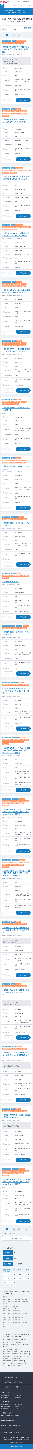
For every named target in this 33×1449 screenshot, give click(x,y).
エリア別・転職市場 (19, 1404)
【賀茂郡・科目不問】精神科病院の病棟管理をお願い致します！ (15, 177)
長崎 (16, 1322)
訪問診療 (23, 1339)
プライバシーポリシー (13, 1437)
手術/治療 (5, 1344)
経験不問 (15, 1356)
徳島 (12, 1320)
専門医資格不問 (7, 1361)
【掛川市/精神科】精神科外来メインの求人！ (16, 408)
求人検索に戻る (18, 1238)
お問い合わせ (19, 1439)
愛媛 (16, 1320)
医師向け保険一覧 (19, 1395)
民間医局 (5, 2)
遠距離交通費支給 (16, 1354)
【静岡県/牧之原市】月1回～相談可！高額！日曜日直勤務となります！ (15, 930)
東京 (9, 1301)
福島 (26, 1299)
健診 (5, 1274)
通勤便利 (5, 1363)
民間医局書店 (18, 1397)
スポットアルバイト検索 (11, 1387)
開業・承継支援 (4, 1397)
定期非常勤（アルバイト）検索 (13, 1382)
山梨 (10, 1306)
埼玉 (16, 1301)
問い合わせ (20, 1)
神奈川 (20, 1301)
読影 (19, 1344)
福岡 (9, 1322)
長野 (14, 1306)
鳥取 (16, 1317)
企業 (4, 1365)
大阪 (9, 1313)
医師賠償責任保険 (5, 1395)
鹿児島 (5, 1324)
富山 (9, 1308)
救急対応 (16, 1339)
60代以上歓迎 (6, 1356)
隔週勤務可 (23, 1356)
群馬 (4, 1304)
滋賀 (19, 1313)
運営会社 (5, 1437)
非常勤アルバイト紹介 (19, 1415)
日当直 (19, 1365)
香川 (9, 1320)
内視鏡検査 (18, 1342)
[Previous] (2, 11)
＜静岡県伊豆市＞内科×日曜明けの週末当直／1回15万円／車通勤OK (15, 49)
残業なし (26, 1354)
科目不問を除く (7, 1351)
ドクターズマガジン (19, 1406)
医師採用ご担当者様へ (27, 1)
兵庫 (16, 1313)
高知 (19, 1320)
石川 (12, 1308)
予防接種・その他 (7, 1349)
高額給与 (16, 1351)
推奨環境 (27, 1437)
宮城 (16, 1299)
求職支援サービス (6, 1413)
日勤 (9, 1365)
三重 (19, 1311)
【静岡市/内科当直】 (10, 581)
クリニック (7, 1278)
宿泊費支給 (6, 1354)
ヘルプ (16, 1)
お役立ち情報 (5, 1401)
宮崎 (26, 1322)
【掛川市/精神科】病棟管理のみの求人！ (16, 467)
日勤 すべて (21, 1278)
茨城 (24, 1301)
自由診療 (25, 1344)
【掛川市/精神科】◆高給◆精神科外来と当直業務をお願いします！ (16, 291)
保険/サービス (5, 1392)
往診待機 (13, 1344)
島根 (19, 1317)
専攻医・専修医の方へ (19, 1418)
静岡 (16, 1311)
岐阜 (12, 1311)
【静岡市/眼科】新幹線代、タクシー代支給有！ (16, 523)
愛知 (9, 1311)
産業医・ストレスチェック (10, 1347)
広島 (9, 1317)
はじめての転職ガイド (6, 1404)
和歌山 (26, 1313)
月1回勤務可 (6, 1358)
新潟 (17, 1306)
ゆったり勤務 (24, 1351)
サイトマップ (26, 1439)
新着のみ (17, 1349)
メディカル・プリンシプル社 (9, 1432)
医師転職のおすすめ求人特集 (7, 1420)
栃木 (27, 1301)
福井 (16, 1308)
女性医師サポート (5, 1418)
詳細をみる (23, 100)
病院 (19, 1274)
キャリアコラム (18, 1409)
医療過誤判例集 (4, 1409)
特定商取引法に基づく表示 (9, 1439)
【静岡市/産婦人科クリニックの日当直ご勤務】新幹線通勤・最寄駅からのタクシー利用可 (16, 811)
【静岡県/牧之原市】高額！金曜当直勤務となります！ (16, 1116)
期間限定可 (15, 1358)
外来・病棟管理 (7, 1339)
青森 (9, 1299)
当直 (5, 1282)
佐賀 (12, 1322)
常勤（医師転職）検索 (10, 1377)
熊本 (19, 1322)
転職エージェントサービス (7, 1415)
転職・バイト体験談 (5, 1406)
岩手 (12, 1299)
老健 (25, 1363)
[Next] (30, 11)
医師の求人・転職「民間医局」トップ (11, 1425)
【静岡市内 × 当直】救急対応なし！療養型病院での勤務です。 (15, 120)
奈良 (23, 1313)
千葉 (12, 1301)
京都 (12, 1313)
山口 (23, 1317)
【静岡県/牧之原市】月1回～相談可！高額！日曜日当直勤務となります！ (15, 1054)
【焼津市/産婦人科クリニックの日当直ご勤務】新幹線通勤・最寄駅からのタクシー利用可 (16, 750)
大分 (23, 1322)
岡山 (12, 1317)
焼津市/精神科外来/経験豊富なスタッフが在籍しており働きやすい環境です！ (16, 690)
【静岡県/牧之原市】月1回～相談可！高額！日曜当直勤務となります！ (15, 992)
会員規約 (22, 1437)
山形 (23, 1299)
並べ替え (25, 28)
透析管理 (5, 1342)
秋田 (19, 1299)
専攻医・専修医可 (18, 1361)
